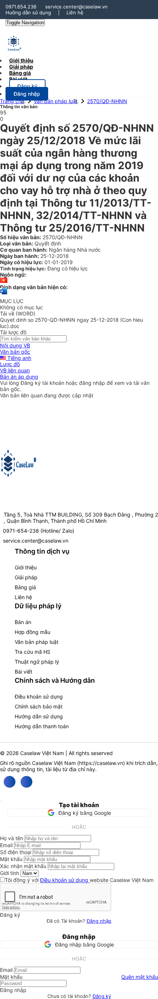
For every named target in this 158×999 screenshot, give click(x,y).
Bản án (23, 622)
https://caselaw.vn (101, 763)
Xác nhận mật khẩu (23, 866)
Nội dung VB (15, 345)
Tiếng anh (18, 358)
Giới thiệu (26, 567)
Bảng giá (25, 587)
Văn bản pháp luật (56, 101)
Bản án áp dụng (19, 376)
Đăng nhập (99, 921)
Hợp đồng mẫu (32, 632)
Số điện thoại (15, 852)
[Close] (0, 800)
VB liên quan (15, 370)
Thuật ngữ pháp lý (37, 662)
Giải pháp (26, 577)
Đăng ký (102, 996)
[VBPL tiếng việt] (3, 281)
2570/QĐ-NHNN (107, 101)
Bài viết (18, 79)
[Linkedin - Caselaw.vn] (26, 782)
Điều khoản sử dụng (39, 696)
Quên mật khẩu (139, 977)
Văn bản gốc (15, 352)
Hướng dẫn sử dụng (28, 12)
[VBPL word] (3, 295)
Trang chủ (12, 101)
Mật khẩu (11, 859)
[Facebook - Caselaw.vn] (9, 782)
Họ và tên (11, 838)
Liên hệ (75, 12)
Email (6, 845)
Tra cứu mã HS (32, 652)
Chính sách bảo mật (38, 706)
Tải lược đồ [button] (13, 332)
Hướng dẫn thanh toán (42, 726)
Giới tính (9, 873)
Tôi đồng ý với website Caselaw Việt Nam (79, 880)
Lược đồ (10, 364)
